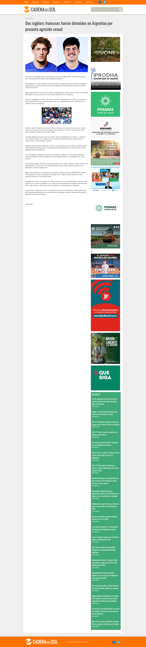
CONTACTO (88, 2)
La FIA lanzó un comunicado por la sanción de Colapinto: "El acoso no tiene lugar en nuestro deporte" (106, 611)
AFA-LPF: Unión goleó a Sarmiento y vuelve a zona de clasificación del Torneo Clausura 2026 (105, 468)
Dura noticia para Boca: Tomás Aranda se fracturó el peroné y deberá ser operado (105, 586)
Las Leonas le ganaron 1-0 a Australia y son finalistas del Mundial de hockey (105, 528)
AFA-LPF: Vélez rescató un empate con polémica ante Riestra (104, 433)
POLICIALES (67, 2)
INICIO (26, 2)
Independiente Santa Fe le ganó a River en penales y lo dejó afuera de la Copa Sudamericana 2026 (105, 562)
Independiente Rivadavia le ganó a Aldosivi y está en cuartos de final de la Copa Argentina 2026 (105, 575)
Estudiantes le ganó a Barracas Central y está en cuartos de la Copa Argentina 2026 (105, 506)
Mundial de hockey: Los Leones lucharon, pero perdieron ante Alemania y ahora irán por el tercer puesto (105, 481)
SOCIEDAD (78, 2)
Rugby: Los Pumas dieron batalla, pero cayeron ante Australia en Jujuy (104, 413)
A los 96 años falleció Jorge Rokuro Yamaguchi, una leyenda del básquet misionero (104, 550)
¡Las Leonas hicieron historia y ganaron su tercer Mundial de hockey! (105, 443)
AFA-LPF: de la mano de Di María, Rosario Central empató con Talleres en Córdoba (105, 622)
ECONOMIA (45, 2)
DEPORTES (56, 2)
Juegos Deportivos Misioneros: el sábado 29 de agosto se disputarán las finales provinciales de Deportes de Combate (105, 598)
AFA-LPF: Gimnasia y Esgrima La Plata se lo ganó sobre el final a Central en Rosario (106, 423)
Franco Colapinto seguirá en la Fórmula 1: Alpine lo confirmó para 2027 (105, 538)
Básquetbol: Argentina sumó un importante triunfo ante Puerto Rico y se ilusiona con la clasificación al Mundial (105, 493)
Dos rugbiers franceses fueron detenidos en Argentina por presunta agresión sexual (69, 26)
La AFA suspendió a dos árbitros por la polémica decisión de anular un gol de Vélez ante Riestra (104, 401)
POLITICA (35, 2)
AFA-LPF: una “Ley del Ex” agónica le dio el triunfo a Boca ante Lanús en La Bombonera (106, 455)
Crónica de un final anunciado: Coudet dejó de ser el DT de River (104, 517)
